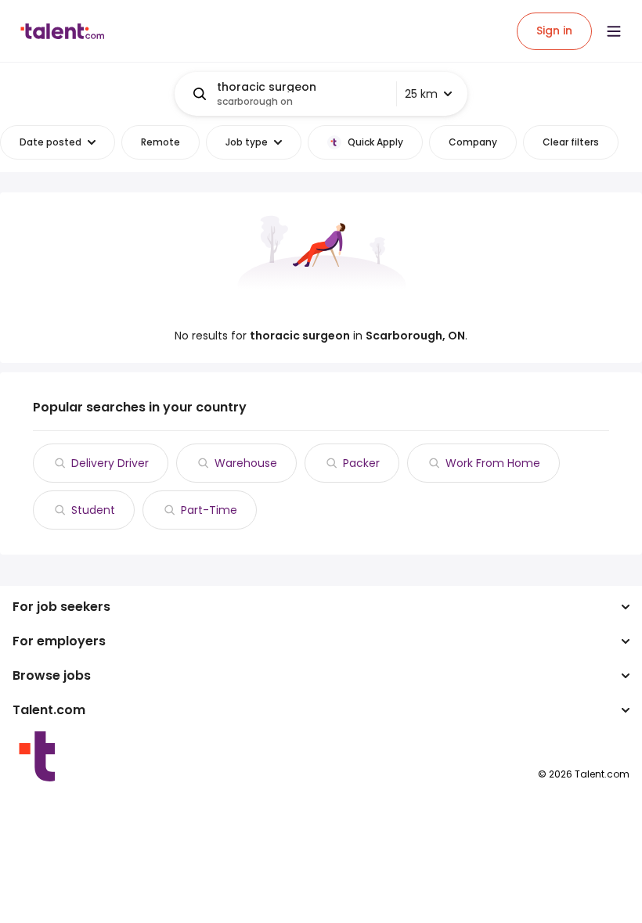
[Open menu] (613, 31)
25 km (421, 94)
